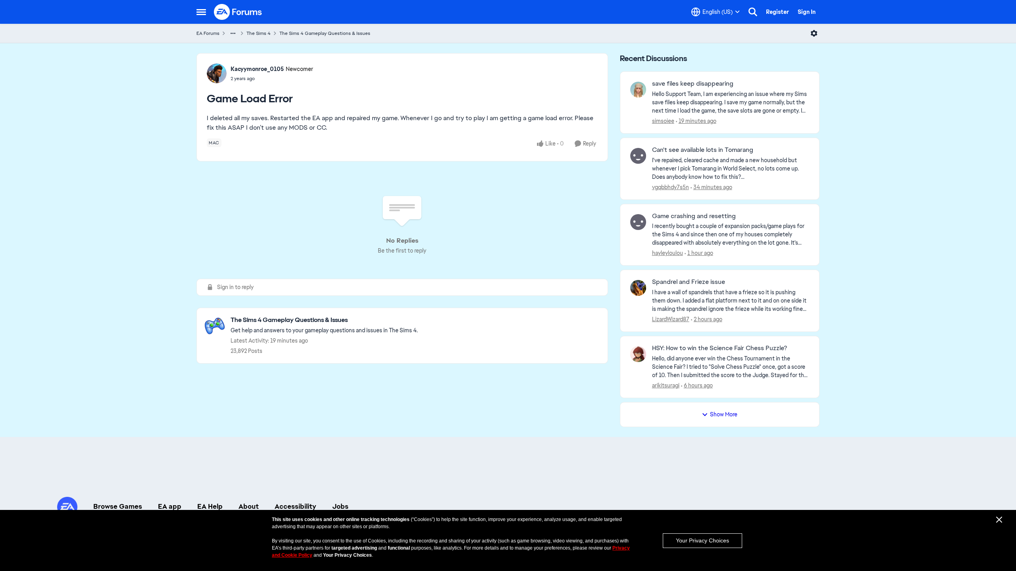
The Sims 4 (258, 33)
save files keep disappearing (692, 84)
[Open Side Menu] (201, 12)
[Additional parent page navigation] (233, 33)
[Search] (753, 12)
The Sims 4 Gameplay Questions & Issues (324, 33)
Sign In (807, 11)
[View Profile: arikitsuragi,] (638, 354)
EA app (169, 506)
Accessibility (295, 506)
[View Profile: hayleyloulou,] (638, 222)
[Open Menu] (814, 33)
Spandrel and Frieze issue (688, 282)
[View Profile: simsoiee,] (638, 90)
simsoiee (663, 121)
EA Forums (207, 33)
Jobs (340, 506)
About (249, 506)
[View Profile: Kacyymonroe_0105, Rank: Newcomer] (217, 73)
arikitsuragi (665, 385)
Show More (723, 414)
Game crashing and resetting (694, 216)
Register (777, 11)
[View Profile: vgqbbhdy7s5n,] (638, 156)
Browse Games (117, 506)
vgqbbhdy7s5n (670, 187)
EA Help (210, 506)
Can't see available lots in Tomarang (702, 150)
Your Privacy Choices (702, 540)
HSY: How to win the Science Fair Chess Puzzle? (719, 348)
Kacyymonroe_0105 (257, 69)
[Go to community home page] (238, 12)
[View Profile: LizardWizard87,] (638, 288)
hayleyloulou (667, 253)
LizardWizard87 (670, 319)
